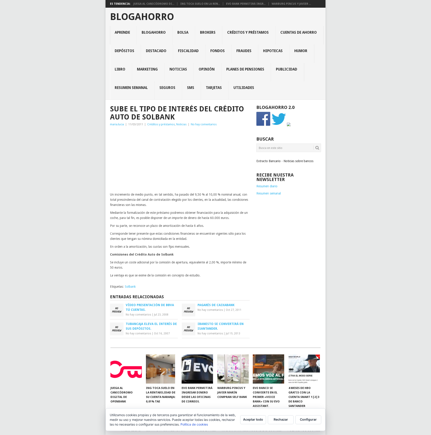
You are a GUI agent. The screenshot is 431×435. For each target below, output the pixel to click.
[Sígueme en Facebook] (263, 125)
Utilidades (243, 88)
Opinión (207, 69)
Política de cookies (194, 424)
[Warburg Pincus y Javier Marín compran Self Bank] (233, 369)
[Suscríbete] (288, 125)
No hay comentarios (204, 124)
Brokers (208, 32)
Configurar (308, 419)
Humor (300, 51)
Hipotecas (273, 51)
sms (190, 88)
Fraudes (243, 51)
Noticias (178, 69)
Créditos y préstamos (248, 32)
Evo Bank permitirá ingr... (246, 3)
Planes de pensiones (245, 69)
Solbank (130, 286)
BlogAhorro (142, 17)
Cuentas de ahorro (298, 32)
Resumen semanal (131, 88)
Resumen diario (266, 186)
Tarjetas (214, 88)
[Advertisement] (180, 160)
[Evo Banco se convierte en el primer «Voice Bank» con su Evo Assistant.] (268, 369)
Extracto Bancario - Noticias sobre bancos (284, 161)
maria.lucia (117, 124)
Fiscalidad (188, 51)
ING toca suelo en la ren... (200, 3)
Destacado (156, 51)
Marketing (147, 69)
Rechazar (281, 419)
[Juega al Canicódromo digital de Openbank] (126, 369)
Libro (120, 69)
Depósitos (124, 51)
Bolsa (182, 32)
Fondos (217, 51)
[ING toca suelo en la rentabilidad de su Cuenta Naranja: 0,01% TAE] (161, 369)
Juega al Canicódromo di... (153, 3)
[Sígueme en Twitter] (279, 125)
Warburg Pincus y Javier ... (291, 3)
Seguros (167, 88)
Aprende (122, 32)
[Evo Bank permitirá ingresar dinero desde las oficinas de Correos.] (197, 369)
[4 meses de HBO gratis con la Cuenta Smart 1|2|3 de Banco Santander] (304, 369)
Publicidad (286, 69)
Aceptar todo (253, 419)
